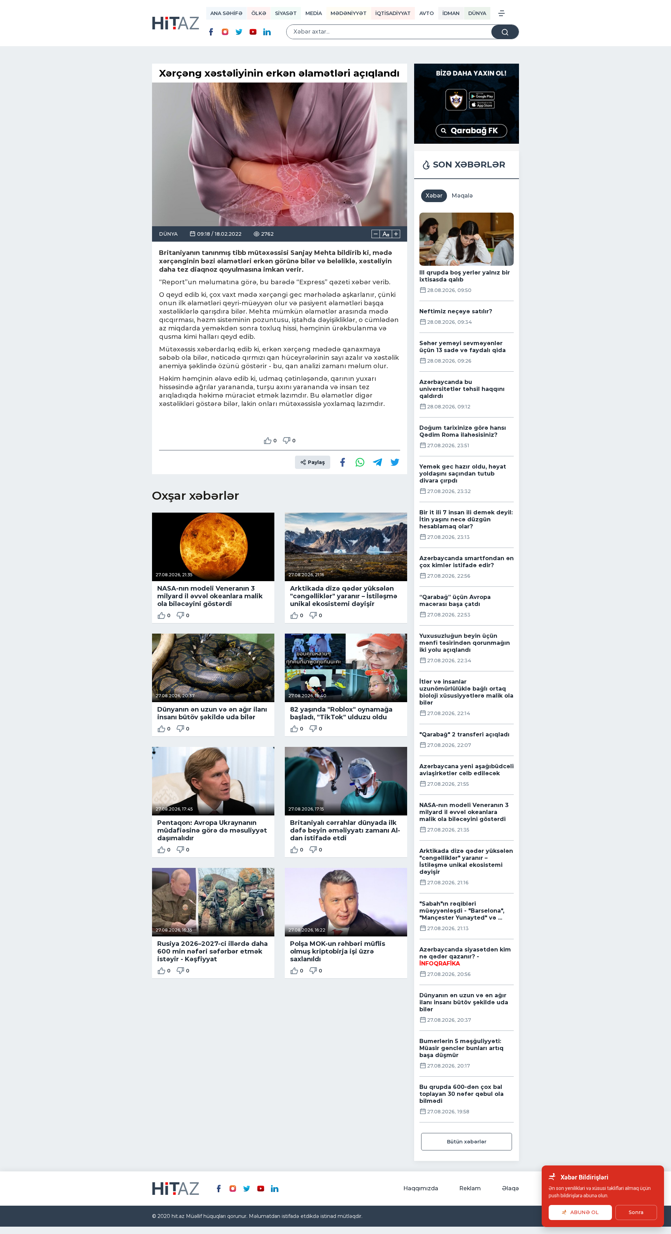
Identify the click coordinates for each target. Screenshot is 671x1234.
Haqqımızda (420, 1188)
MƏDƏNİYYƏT (349, 13)
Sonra (636, 1212)
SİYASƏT (286, 13)
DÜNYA (477, 13)
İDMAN (451, 13)
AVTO (426, 13)
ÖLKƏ (258, 13)
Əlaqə (510, 1188)
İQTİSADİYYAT (393, 13)
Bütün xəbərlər (466, 1142)
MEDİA (313, 13)
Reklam (470, 1188)
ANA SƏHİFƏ (226, 13)
